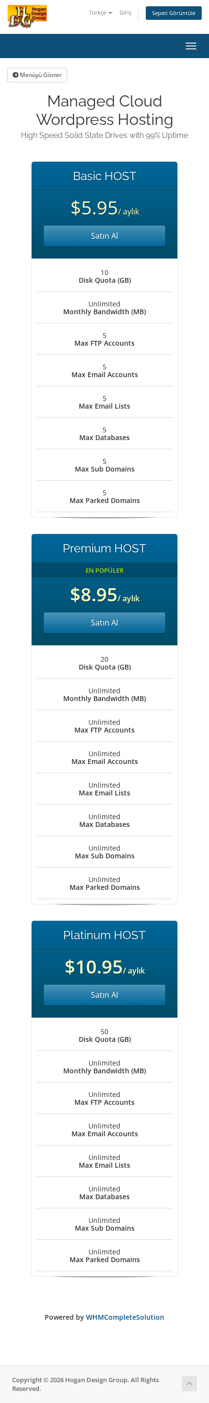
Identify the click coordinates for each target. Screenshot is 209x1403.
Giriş (125, 12)
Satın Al (104, 235)
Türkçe (98, 12)
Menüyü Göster (40, 75)
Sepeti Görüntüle (173, 12)
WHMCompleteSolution (125, 1317)
